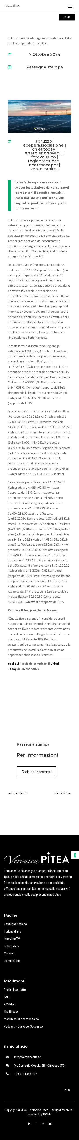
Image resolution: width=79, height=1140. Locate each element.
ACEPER (9, 1004)
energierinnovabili (43, 153)
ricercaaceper (43, 165)
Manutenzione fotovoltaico (21, 1019)
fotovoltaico (43, 157)
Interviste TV (12, 939)
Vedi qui (13, 663)
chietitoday (43, 149)
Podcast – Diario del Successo (23, 1026)
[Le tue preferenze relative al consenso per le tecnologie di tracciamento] (75, 855)
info (67, 17)
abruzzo (43, 141)
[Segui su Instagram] (43, 1124)
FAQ (6, 997)
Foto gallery (11, 946)
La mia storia (12, 961)
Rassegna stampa (44, 67)
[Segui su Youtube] (50, 1124)
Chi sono (9, 953)
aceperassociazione (43, 145)
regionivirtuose (43, 161)
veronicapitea (45, 168)
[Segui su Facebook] (36, 1124)
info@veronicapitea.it (27, 1057)
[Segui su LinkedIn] (29, 1124)
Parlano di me (12, 931)
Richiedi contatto (15, 990)
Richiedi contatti (37, 771)
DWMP (47, 1114)
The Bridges (11, 1012)
